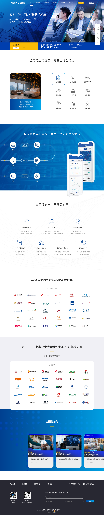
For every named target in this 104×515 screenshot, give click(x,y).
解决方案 (12, 484)
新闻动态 (37, 484)
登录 (16, 48)
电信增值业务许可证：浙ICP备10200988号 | (45, 510)
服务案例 (25, 484)
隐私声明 (54, 512)
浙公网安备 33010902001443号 (61, 510)
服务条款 (50, 512)
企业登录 (81, 2)
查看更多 (52, 476)
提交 (90, 501)
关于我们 (49, 484)
